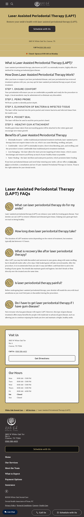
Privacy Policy (10, 505)
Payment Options (13, 479)
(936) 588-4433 (45, 47)
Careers (35, 505)
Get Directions (42, 358)
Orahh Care (43, 505)
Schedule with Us (42, 29)
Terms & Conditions (24, 505)
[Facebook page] (6, 491)
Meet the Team (12, 468)
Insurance (10, 485)
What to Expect (12, 473)
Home (8, 457)
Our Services (11, 462)
